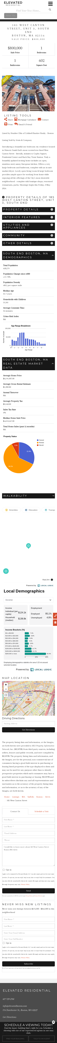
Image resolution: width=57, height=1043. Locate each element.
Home (7, 797)
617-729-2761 (8, 999)
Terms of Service (38, 896)
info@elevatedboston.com (15, 1006)
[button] (4, 93)
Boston (39, 797)
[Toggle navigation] (50, 4)
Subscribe (28, 964)
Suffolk (31, 797)
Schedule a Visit (41, 811)
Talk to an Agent (41, 1039)
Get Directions (28, 729)
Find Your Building (15, 1039)
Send (28, 890)
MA (23, 797)
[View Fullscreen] (6, 695)
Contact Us (15, 811)
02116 (47, 797)
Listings (15, 797)
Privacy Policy (25, 884)
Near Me (10, 15)
